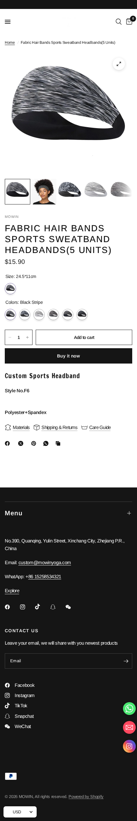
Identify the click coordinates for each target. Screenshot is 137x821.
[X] (22, 443)
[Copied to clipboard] (59, 443)
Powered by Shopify (86, 796)
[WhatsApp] (47, 443)
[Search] (118, 22)
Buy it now (68, 355)
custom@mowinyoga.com (44, 562)
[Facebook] (8, 443)
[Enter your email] (125, 661)
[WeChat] (73, 607)
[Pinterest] (35, 443)
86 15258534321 (44, 576)
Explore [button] (12, 590)
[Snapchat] (57, 607)
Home (10, 42)
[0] (128, 22)
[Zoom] (119, 64)
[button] (129, 748)
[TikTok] (42, 607)
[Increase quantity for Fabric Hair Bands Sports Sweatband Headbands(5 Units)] (27, 337)
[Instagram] (27, 607)
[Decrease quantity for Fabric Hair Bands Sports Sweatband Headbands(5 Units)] (10, 337)
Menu (14, 513)
